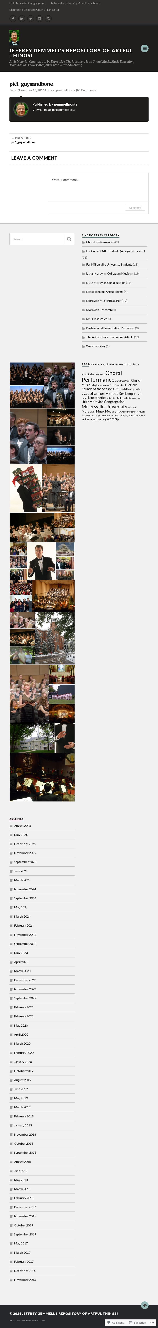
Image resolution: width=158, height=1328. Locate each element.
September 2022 (25, 998)
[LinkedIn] (21, 18)
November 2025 (25, 853)
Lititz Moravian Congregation (27, 3)
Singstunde (134, 415)
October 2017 (23, 1225)
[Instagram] (39, 18)
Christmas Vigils (122, 381)
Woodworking (95, 346)
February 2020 (24, 1052)
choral (129, 364)
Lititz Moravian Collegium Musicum (110, 273)
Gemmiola (119, 385)
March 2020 (22, 1043)
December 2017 (25, 1207)
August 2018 (22, 1161)
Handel (123, 389)
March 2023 (22, 971)
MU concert (132, 411)
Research (115, 415)
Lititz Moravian (133, 398)
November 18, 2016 (31, 90)
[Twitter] (30, 18)
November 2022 (25, 989)
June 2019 (21, 1089)
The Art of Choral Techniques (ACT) (110, 337)
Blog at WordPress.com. (27, 1320)
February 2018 (24, 1198)
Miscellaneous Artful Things (104, 291)
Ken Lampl (126, 394)
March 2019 (22, 1107)
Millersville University (104, 406)
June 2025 (21, 871)
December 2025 (25, 844)
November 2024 (25, 889)
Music (142, 411)
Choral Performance (99, 242)
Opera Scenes (103, 415)
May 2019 (21, 1098)
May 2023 (21, 952)
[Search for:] (42, 239)
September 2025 (25, 862)
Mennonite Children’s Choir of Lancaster (34, 9)
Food (112, 385)
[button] (26, 373)
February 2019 (24, 1116)
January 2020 (23, 1061)
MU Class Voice (96, 319)
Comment (135, 207)
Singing (124, 415)
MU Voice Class (89, 415)
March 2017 (22, 1252)
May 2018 (21, 1180)
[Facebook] (12, 18)
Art (104, 364)
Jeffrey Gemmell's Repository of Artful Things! (71, 53)
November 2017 (25, 1216)
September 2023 (25, 943)
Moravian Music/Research (103, 300)
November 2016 (25, 1279)
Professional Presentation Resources (110, 328)
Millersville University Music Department (76, 3)
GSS (116, 389)
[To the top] (145, 1305)
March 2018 (22, 1189)
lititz (109, 398)
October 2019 (23, 1071)
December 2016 (25, 1270)
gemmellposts (65, 90)
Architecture (95, 364)
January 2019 (23, 1125)
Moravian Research (99, 310)
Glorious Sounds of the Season (110, 387)
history (130, 389)
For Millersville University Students (109, 264)
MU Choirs (122, 411)
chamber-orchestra (115, 364)
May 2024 (21, 907)
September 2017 (25, 1234)
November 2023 (25, 934)
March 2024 (22, 916)
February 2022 (24, 1007)
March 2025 (22, 880)
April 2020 (21, 1034)
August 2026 (22, 825)
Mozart (110, 411)
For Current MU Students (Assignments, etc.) (115, 251)
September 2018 (25, 1152)
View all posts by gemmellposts (54, 109)
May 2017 (21, 1243)
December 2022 (25, 980)
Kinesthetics (97, 398)
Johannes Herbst (103, 393)
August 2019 (22, 1080)
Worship (112, 419)
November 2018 (25, 1134)
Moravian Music (93, 411)
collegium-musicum (100, 385)
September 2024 (25, 898)
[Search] (48, 18)
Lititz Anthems (119, 398)
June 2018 (21, 1170)
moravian (132, 407)
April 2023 (21, 962)
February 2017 (24, 1261)
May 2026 (21, 834)
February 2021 (24, 1016)
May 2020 (21, 1025)
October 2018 (23, 1143)
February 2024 (24, 925)
